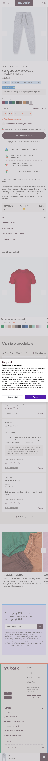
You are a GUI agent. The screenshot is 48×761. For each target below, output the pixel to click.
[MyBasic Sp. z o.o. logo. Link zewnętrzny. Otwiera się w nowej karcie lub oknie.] (7, 362)
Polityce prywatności (13, 389)
